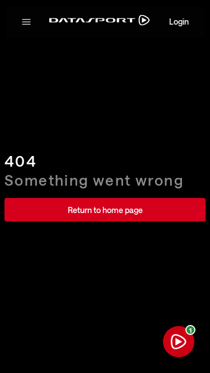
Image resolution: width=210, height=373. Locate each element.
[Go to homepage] (99, 22)
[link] (105, 209)
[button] (26, 22)
